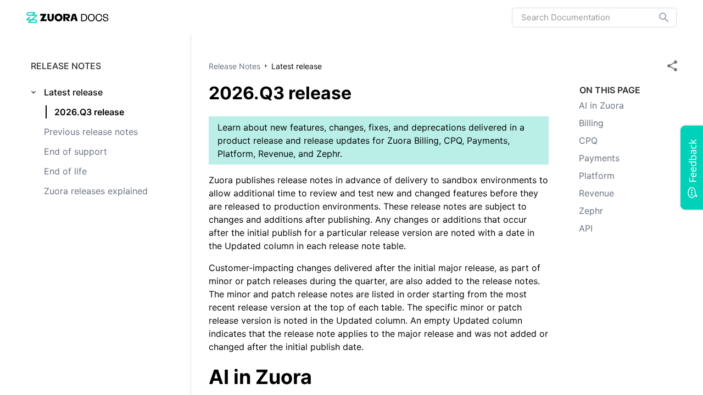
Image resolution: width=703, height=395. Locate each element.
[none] (672, 66)
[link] (67, 17)
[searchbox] (656, 17)
